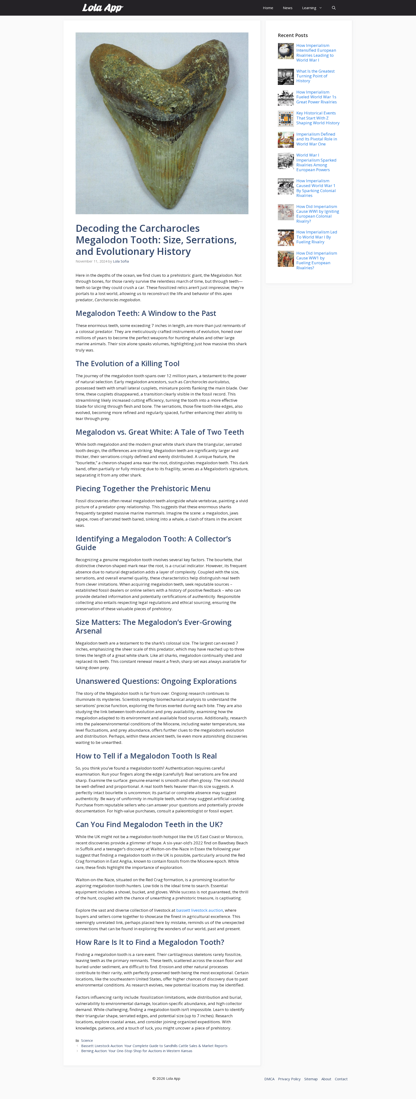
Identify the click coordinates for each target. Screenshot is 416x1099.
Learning (309, 7)
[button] (333, 8)
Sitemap (311, 1078)
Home (268, 7)
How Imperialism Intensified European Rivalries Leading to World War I (316, 53)
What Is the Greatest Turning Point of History (315, 76)
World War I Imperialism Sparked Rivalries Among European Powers (316, 162)
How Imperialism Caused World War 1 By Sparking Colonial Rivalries (316, 188)
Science (87, 1040)
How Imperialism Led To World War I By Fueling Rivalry (316, 237)
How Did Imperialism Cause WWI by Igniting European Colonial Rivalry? (317, 214)
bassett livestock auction (199, 910)
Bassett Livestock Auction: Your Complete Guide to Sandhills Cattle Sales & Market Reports (154, 1045)
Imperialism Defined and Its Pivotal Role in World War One (316, 139)
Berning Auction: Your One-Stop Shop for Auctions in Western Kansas (136, 1051)
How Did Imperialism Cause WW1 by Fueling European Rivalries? (316, 260)
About (326, 1078)
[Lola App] (103, 8)
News (287, 7)
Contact (341, 1078)
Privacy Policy (289, 1078)
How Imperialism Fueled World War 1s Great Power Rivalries (316, 97)
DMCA (269, 1078)
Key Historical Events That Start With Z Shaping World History (318, 118)
